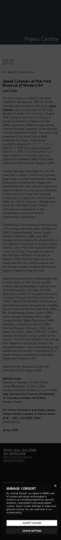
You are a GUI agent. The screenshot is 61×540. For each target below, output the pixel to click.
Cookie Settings (32, 530)
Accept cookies (32, 523)
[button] (55, 486)
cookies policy (14, 512)
